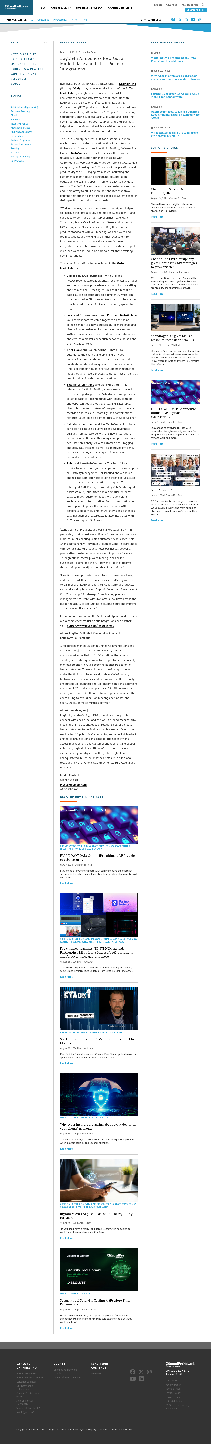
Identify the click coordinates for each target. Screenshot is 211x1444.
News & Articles (24, 54)
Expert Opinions (24, 73)
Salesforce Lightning (80, 384)
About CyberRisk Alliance (30, 1377)
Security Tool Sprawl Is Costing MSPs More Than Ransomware (95, 1302)
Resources (19, 78)
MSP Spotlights (23, 64)
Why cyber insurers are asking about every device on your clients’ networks (98, 1126)
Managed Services (20, 127)
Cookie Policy (173, 1397)
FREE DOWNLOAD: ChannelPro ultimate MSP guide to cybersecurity (97, 857)
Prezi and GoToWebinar (122, 315)
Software (16, 152)
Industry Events (19, 123)
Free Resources (189, 4)
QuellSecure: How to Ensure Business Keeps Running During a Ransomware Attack (175, 115)
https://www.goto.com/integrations (90, 625)
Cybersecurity (61, 7)
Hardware (16, 119)
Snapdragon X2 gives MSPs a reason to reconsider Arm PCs (172, 338)
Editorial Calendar (26, 1381)
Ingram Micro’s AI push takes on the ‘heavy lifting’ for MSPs (96, 1216)
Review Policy (173, 1384)
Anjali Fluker (84, 1222)
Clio (69, 276)
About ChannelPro (26, 1373)
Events (158, 4)
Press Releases (23, 59)
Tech (42, 7)
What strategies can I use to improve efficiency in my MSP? (174, 134)
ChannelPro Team (88, 52)
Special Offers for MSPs (29, 1408)
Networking (17, 136)
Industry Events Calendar (67, 1377)
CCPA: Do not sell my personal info (177, 1406)
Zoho (70, 463)
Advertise (171, 4)
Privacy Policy (173, 1392)
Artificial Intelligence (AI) (24, 107)
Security (15, 148)
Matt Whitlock (85, 961)
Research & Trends (21, 144)
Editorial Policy (174, 1401)
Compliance (43, 19)
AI (32, 19)
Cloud (14, 115)
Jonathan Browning (179, 272)
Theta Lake (74, 350)
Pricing (74, 19)
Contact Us (172, 1380)
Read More (66, 883)
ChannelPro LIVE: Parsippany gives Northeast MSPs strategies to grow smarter (174, 263)
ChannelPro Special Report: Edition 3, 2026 (171, 191)
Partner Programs (20, 140)
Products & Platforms (29, 69)
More (84, 19)
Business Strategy (89, 7)
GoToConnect (80, 153)
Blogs (15, 83)
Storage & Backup (21, 156)
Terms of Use (173, 1388)
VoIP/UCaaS (17, 160)
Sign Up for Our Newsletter (24, 1402)
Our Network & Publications (25, 1387)
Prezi (70, 315)
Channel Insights (120, 7)
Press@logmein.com (73, 784)
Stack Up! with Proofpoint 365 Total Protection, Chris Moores (98, 1041)
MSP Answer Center (21, 131)
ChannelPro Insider (196, 9)
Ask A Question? (25, 1412)
